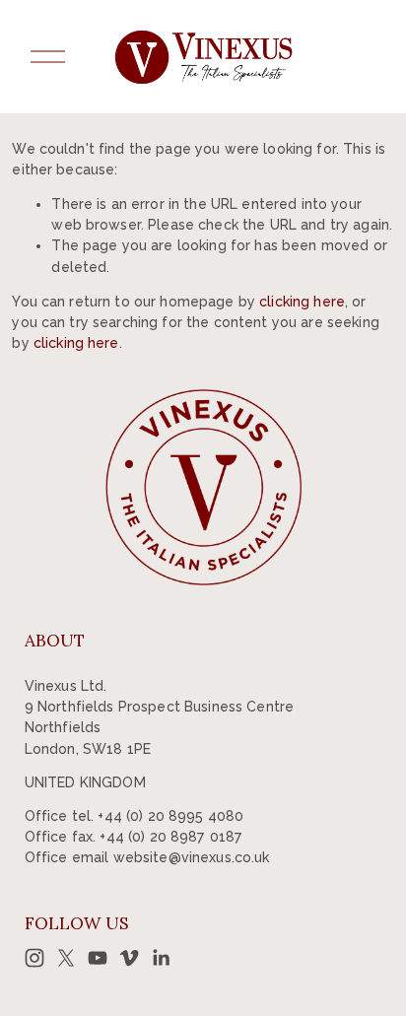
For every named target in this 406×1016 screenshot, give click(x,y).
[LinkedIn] (160, 958)
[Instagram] (34, 958)
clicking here (302, 301)
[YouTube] (97, 958)
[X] (66, 958)
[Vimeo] (129, 958)
